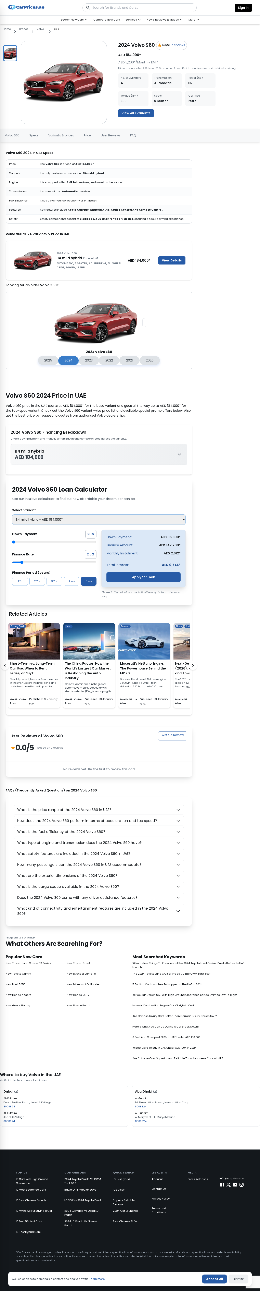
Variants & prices (61, 135)
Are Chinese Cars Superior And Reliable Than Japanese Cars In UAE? (177, 1058)
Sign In (243, 7)
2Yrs (37, 581)
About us (157, 1179)
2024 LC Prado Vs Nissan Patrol (80, 1223)
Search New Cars (72, 20)
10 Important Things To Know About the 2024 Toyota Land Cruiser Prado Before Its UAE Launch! (188, 965)
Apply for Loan (143, 577)
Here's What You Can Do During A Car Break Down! (165, 1027)
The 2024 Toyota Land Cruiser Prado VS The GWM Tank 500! (171, 974)
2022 (109, 360)
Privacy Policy (161, 1199)
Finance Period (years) (31, 572)
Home (7, 29)
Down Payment (25, 534)
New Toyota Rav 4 (78, 963)
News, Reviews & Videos (163, 20)
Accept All (214, 1279)
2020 (150, 360)
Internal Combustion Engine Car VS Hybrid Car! (163, 1005)
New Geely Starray (18, 1005)
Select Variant (24, 510)
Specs (34, 135)
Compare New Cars (106, 20)
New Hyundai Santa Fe (81, 974)
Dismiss (238, 1279)
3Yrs (54, 581)
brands (23, 29)
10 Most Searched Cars (31, 1190)
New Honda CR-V (78, 995)
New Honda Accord (18, 995)
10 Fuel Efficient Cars (29, 1221)
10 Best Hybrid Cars (28, 1232)
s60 (56, 29)
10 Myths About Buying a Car (34, 1211)
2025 (48, 360)
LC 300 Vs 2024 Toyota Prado (83, 1200)
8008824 (9, 1106)
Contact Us (159, 1189)
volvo (40, 29)
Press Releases (198, 1179)
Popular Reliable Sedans (124, 1202)
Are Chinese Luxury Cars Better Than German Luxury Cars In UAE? (174, 1016)
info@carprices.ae (232, 1178)
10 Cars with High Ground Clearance (32, 1181)
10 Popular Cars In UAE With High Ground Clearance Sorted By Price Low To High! (184, 995)
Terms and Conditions (159, 1210)
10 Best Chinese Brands (31, 1200)
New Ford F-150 (15, 984)
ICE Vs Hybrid (121, 1179)
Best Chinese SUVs (125, 1221)
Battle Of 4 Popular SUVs (80, 1190)
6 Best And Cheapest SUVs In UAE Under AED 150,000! (166, 1037)
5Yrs (89, 581)
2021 (129, 360)
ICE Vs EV (119, 1190)
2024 (69, 360)
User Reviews (110, 135)
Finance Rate (23, 554)
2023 (89, 360)
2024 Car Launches (125, 1211)
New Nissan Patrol (78, 1005)
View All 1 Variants (136, 113)
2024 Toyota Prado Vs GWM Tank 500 (82, 1181)
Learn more (97, 1279)
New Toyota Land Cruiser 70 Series (28, 963)
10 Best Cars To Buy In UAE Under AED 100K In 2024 (164, 1048)
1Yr (20, 581)
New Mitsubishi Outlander (83, 984)
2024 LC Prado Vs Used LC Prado (81, 1213)
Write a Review (172, 735)
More (191, 20)
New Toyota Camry (18, 974)
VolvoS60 (12, 135)
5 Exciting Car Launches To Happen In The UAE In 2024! (167, 984)
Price (87, 135)
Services (131, 20)
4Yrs (71, 581)
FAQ (133, 135)
